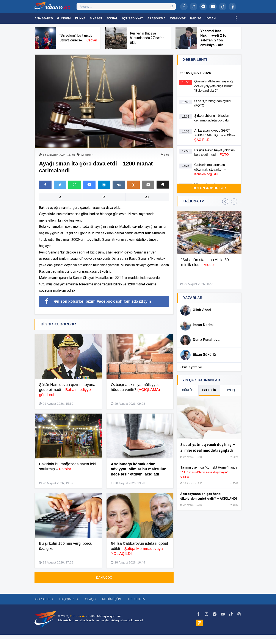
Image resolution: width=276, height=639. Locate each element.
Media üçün (111, 599)
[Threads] (232, 6)
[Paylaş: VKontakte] (119, 185)
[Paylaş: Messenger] (89, 185)
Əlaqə (90, 599)
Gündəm (64, 18)
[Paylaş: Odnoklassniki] (133, 185)
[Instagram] (193, 6)
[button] (163, 185)
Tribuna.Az (78, 616)
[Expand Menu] (236, 18)
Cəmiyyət (178, 18)
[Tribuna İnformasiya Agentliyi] (52, 6)
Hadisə (195, 18)
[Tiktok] (222, 6)
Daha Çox (104, 577)
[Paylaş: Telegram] (104, 185)
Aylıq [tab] (230, 390)
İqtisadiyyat (132, 18)
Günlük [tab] (188, 390)
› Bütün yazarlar (191, 367)
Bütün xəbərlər (209, 188)
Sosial (112, 18)
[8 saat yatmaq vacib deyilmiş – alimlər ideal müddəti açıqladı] (209, 417)
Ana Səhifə (43, 18)
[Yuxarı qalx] (263, 626)
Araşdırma (156, 18)
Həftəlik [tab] (209, 390)
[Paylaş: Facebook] (45, 185)
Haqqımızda (68, 599)
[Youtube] (213, 6)
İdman (211, 18)
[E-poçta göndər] (148, 185)
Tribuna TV (136, 599)
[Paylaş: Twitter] (60, 185)
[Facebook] (184, 6)
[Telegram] (203, 6)
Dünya (80, 18)
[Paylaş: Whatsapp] (74, 185)
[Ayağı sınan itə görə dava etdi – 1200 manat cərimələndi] (104, 101)
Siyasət (96, 18)
